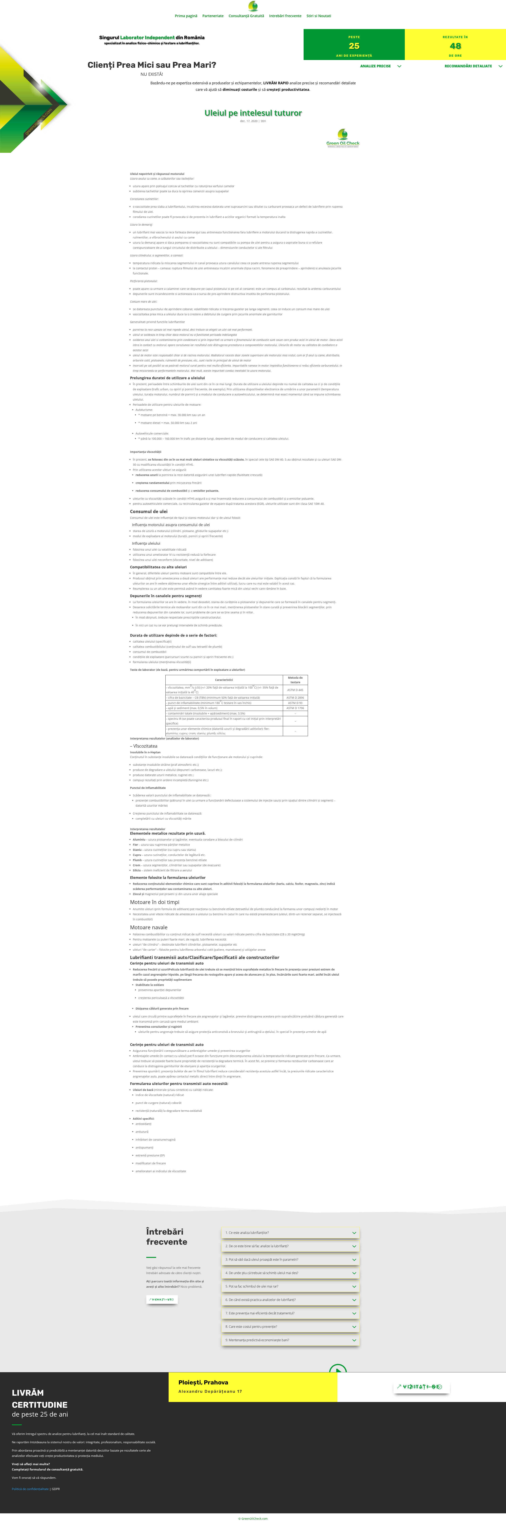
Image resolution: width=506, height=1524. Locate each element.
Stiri (263, 121)
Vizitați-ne (421, 1387)
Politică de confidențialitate (30, 1489)
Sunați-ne (162, 1299)
